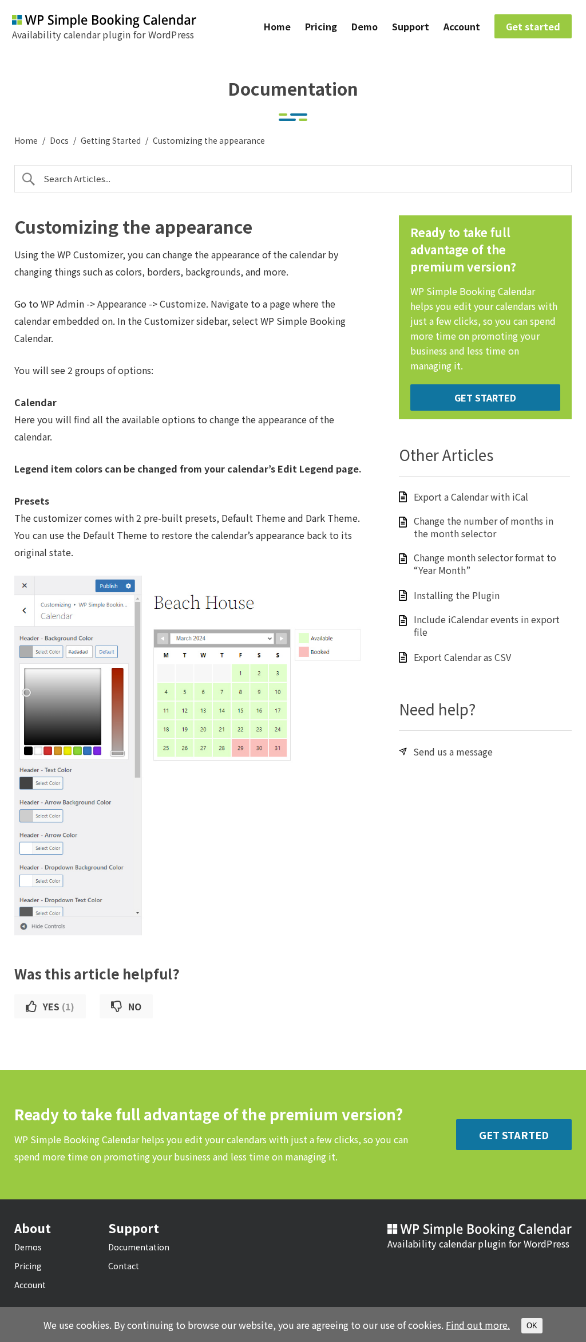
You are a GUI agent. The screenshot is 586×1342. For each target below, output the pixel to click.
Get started (533, 26)
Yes (58, 1006)
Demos (28, 1247)
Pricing (321, 26)
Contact (123, 1266)
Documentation (138, 1247)
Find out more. (478, 1325)
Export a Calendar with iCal (471, 496)
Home (277, 26)
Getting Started (111, 140)
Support (410, 26)
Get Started (485, 397)
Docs (59, 140)
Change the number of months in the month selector (483, 527)
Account (462, 26)
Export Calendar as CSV (462, 657)
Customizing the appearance (209, 140)
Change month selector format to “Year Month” (485, 563)
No (134, 1006)
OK (531, 1325)
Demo (364, 26)
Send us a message (453, 751)
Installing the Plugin (457, 595)
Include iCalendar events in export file (487, 625)
